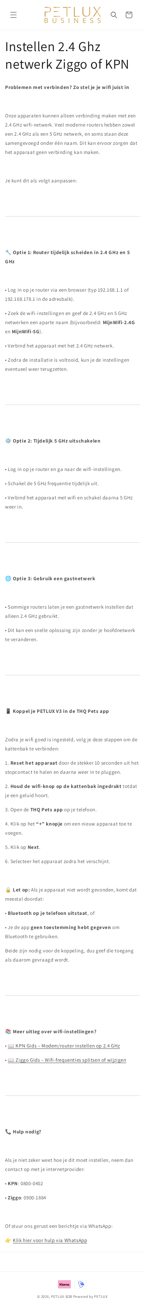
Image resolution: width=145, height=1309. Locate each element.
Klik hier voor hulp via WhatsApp (50, 1240)
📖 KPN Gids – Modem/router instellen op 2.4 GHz (64, 1045)
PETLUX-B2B (61, 1296)
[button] (13, 14)
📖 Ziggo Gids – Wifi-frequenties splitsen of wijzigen (67, 1060)
